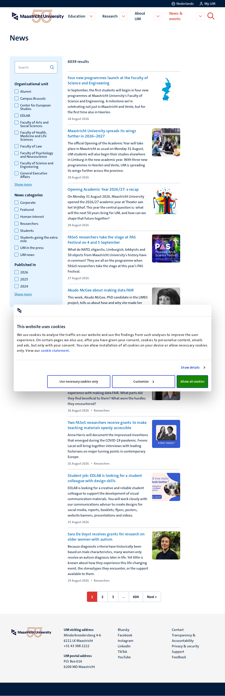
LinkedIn (124, 646)
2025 (24, 279)
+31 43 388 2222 (76, 646)
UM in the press (32, 248)
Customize (141, 381)
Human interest (32, 216)
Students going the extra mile (39, 239)
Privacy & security (185, 646)
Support (178, 651)
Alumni (25, 91)
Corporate (28, 202)
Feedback (179, 657)
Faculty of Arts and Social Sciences (34, 124)
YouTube (124, 657)
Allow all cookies (192, 381)
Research (110, 16)
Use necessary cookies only (79, 381)
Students (27, 231)
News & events (176, 16)
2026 (24, 272)
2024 (24, 286)
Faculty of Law (31, 146)
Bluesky (123, 629)
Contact (178, 629)
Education (76, 16)
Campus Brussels (33, 98)
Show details (190, 367)
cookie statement (55, 350)
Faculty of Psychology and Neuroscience (36, 154)
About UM (140, 16)
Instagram (125, 640)
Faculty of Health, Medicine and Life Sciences (33, 136)
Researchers (29, 223)
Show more (23, 184)
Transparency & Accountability (184, 638)
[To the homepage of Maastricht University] (38, 16)
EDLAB (25, 115)
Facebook (125, 635)
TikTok (122, 651)
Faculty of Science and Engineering (36, 165)
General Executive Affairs (33, 175)
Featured (27, 209)
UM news (27, 255)
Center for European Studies (35, 107)
